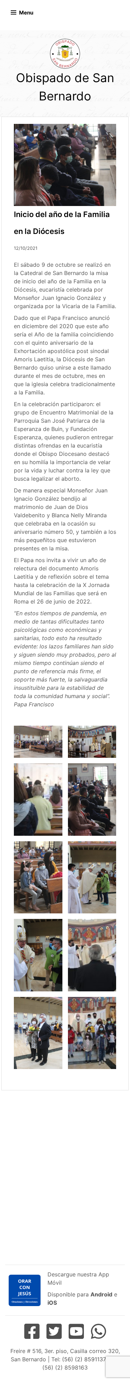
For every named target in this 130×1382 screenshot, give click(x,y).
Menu (26, 12)
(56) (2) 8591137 (83, 1359)
